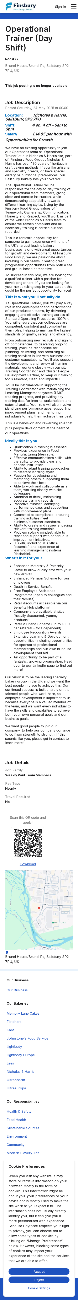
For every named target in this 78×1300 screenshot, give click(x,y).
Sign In (60, 7)
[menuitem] (20, 7)
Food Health (16, 1120)
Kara (10, 1030)
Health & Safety (19, 1111)
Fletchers (14, 1022)
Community (16, 1145)
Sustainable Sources (23, 1128)
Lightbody (14, 1047)
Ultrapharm (16, 1080)
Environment (17, 1136)
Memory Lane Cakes (23, 1013)
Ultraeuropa (16, 1088)
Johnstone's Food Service (27, 1038)
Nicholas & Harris (20, 1071)
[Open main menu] (73, 6)
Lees (10, 1063)
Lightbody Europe (21, 1055)
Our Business (17, 990)
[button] (39, 910)
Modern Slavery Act (23, 1153)
